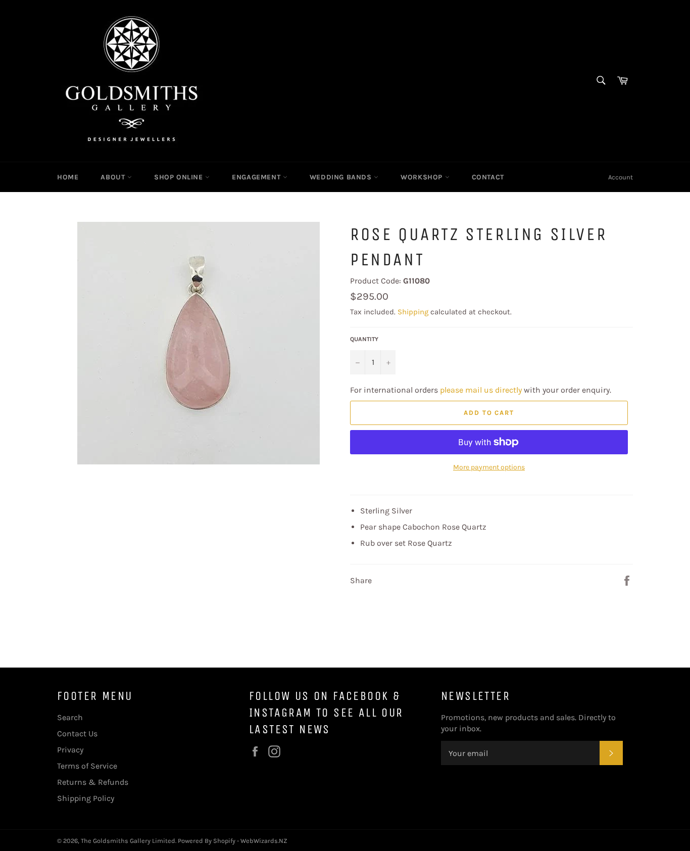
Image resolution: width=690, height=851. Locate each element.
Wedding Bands (342, 177)
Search (70, 717)
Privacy (70, 749)
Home (67, 177)
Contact (488, 177)
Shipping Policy (85, 798)
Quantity (364, 339)
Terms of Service (87, 766)
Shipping (413, 311)
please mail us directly (481, 390)
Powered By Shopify (206, 840)
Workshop (423, 177)
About (114, 177)
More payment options (489, 467)
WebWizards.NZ (263, 840)
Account (620, 177)
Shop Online (179, 177)
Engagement (257, 177)
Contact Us (77, 733)
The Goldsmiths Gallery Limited (128, 840)
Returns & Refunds (92, 782)
